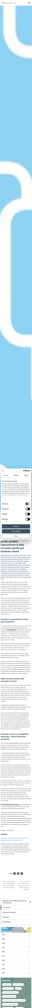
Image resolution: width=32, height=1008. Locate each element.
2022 (3, 951)
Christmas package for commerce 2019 (11, 840)
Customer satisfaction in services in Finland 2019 (14, 838)
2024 (3, 943)
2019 (3, 964)
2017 (3, 973)
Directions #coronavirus (9, 912)
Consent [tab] (5, 475)
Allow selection (16, 531)
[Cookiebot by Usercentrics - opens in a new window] (23, 471)
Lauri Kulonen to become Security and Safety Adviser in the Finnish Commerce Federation (23, 885)
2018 (3, 968)
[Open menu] (29, 3)
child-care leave (18, 984)
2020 (3, 960)
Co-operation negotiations (10, 992)
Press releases (7, 907)
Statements (6, 917)
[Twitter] (14, 873)
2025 (3, 939)
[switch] (27, 509)
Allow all (16, 526)
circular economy (8, 988)
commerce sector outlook (10, 1004)
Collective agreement (9, 996)
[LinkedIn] (18, 873)
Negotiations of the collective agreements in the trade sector (15, 901)
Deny (16, 536)
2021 (3, 956)
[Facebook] (21, 873)
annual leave (6, 984)
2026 (3, 934)
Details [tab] (16, 475)
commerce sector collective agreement (13, 1000)
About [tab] (26, 475)
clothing (18, 988)
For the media (6, 922)
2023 (3, 947)
